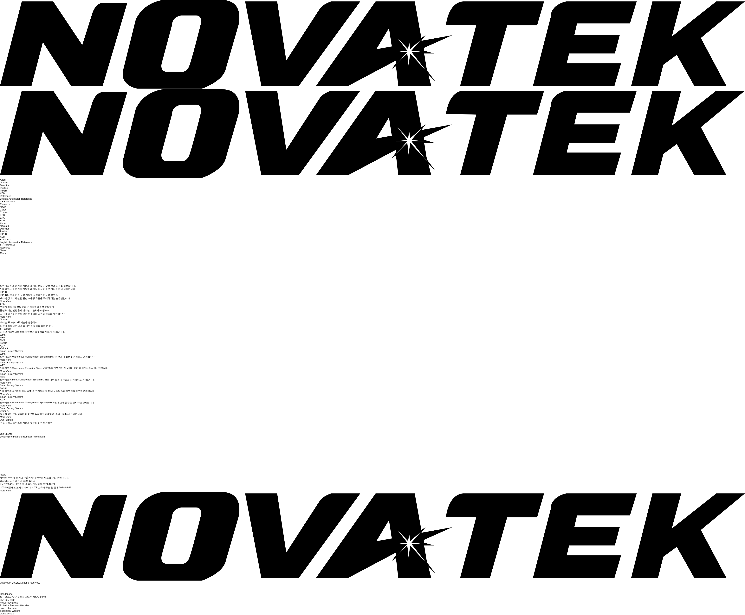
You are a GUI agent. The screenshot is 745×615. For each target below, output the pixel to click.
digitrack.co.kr (7, 613)
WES (2, 337)
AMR (2, 345)
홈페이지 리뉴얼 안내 (11, 481)
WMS (3, 334)
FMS (2, 340)
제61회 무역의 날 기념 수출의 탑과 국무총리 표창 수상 (28, 477)
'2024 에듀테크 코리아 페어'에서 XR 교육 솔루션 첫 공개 (29, 487)
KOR (2, 215)
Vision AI (4, 348)
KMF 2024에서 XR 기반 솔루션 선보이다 (21, 484)
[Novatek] (372, 580)
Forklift (3, 343)
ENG (2, 218)
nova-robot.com (8, 608)
